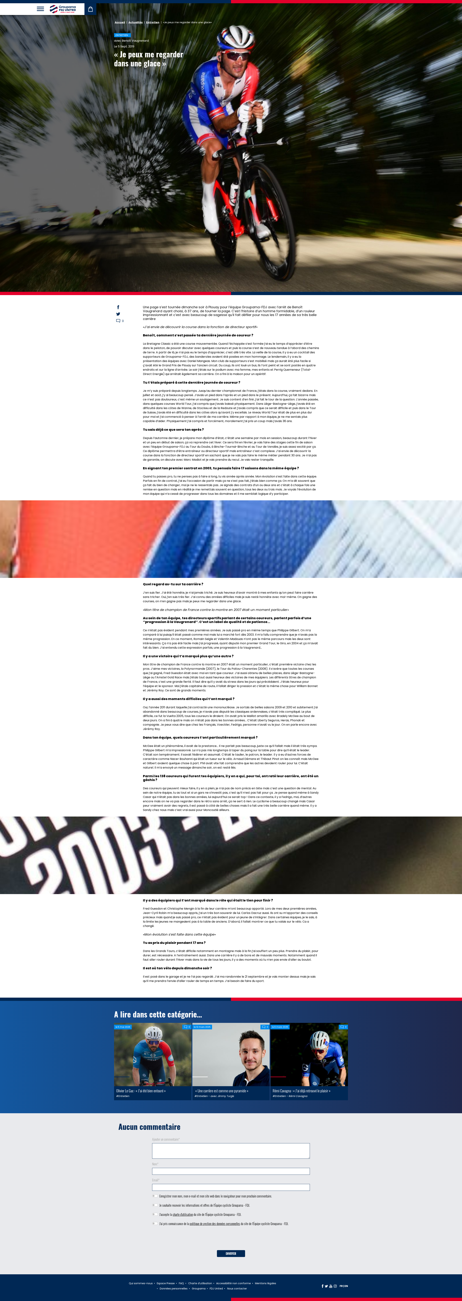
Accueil (120, 22)
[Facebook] (322, 1286)
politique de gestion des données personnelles (215, 1223)
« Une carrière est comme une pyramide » (221, 1090)
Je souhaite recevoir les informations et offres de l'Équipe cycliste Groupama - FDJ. (204, 1205)
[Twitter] (326, 1286)
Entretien (152, 22)
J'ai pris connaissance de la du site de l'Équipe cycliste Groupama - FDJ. (223, 1223)
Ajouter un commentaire (166, 1139)
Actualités (135, 22)
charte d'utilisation (183, 1214)
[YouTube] (331, 1286)
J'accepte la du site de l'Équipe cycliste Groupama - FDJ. (200, 1214)
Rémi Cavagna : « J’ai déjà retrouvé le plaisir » (301, 1090)
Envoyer (231, 1253)
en (346, 1286)
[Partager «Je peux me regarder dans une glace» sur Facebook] (121, 307)
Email (156, 1180)
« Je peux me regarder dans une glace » (148, 58)
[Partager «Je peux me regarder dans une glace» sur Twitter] (121, 314)
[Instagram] (335, 1286)
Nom (155, 1164)
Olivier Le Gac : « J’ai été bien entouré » (141, 1090)
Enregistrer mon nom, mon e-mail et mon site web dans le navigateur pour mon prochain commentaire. (215, 1196)
